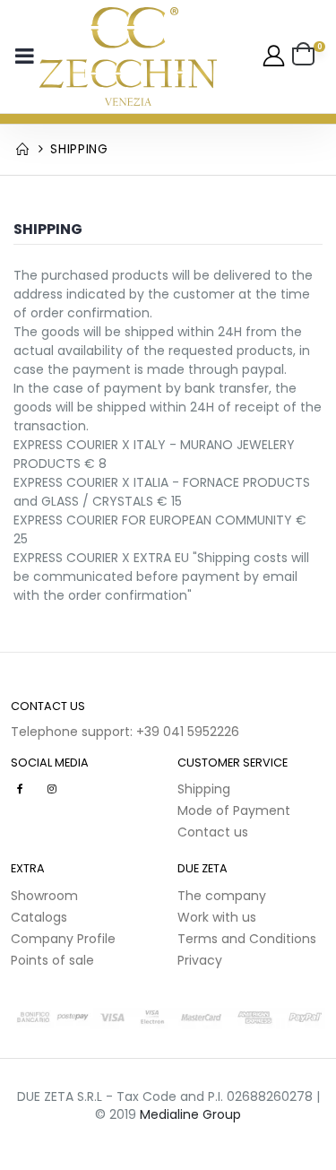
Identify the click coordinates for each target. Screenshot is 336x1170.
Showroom (44, 896)
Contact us (212, 832)
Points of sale (52, 960)
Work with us (216, 917)
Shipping (203, 789)
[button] (308, 56)
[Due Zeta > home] (128, 56)
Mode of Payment (233, 810)
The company (221, 896)
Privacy (199, 960)
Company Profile (63, 939)
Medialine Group (190, 1114)
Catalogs (39, 917)
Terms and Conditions (246, 939)
